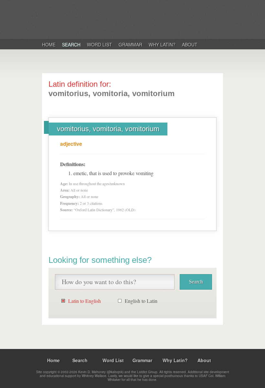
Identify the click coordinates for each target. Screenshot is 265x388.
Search (71, 44)
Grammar (130, 44)
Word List (99, 44)
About (189, 44)
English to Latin (141, 300)
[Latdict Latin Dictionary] (125, 19)
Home (49, 44)
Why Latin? (162, 44)
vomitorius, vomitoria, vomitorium (108, 129)
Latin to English (84, 300)
